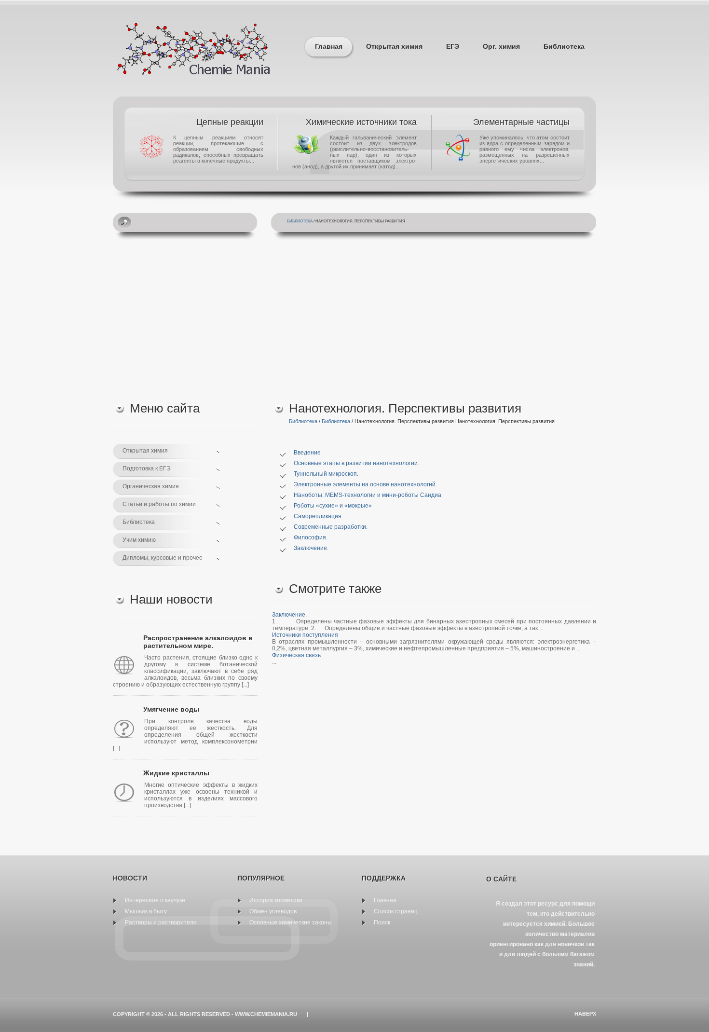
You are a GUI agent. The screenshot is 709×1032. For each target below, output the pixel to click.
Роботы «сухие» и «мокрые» (333, 505)
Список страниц (396, 911)
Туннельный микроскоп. (326, 473)
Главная (328, 46)
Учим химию (139, 540)
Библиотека (564, 46)
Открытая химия (394, 46)
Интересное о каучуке (155, 900)
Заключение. (311, 548)
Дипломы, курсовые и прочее (163, 557)
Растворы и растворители (161, 922)
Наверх (585, 1014)
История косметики (275, 900)
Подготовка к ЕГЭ (147, 468)
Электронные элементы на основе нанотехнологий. (365, 484)
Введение (307, 452)
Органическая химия (151, 486)
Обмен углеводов (273, 911)
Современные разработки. (331, 526)
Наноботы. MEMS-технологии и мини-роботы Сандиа (367, 495)
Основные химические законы (290, 922)
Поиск (382, 922)
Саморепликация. (318, 516)
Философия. (310, 537)
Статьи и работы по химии (159, 504)
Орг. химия (501, 46)
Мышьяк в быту (146, 911)
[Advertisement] (354, 318)
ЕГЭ (452, 46)
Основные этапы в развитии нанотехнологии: (356, 463)
